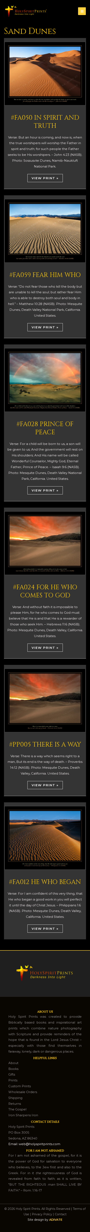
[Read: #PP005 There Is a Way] (45, 700)
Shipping (15, 1098)
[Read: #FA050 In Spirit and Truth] (45, 73)
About (13, 1063)
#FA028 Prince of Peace (45, 428)
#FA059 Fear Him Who (45, 275)
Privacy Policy (42, 1214)
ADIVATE (55, 1220)
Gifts (11, 1074)
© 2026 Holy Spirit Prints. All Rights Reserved (37, 1209)
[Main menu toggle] (82, 11)
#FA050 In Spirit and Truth (45, 122)
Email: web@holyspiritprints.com (34, 1144)
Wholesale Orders (22, 1092)
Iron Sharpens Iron (23, 1115)
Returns (14, 1104)
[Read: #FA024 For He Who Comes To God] (45, 543)
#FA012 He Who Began (45, 882)
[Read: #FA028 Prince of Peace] (45, 380)
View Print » (45, 178)
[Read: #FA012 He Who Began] (45, 838)
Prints (12, 1080)
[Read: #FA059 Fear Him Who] (45, 230)
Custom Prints (19, 1086)
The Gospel (17, 1109)
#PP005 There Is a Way (45, 744)
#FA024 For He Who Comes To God (45, 591)
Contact (61, 1214)
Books (13, 1069)
